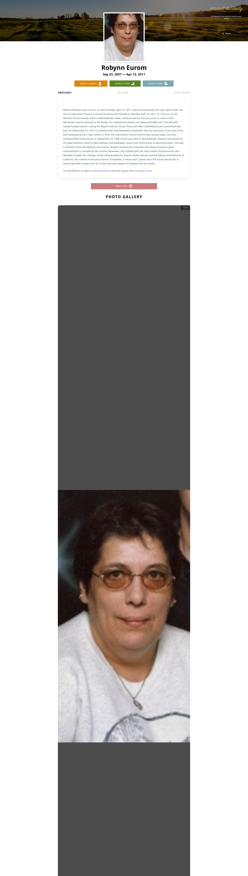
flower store (145, 170)
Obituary (65, 92)
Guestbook (182, 92)
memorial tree (100, 170)
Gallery (123, 92)
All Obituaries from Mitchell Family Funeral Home (226, 17)
